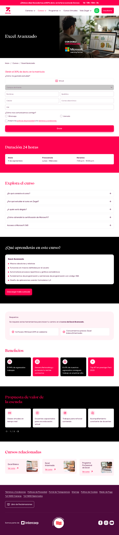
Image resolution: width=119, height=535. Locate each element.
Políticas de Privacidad (37, 492)
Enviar (59, 128)
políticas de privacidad (26, 121)
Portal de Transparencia (59, 492)
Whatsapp (12, 116)
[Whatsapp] (96, 10)
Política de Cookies (89, 492)
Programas (53, 10)
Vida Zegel (84, 10)
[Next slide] (18, 431)
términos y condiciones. (48, 121)
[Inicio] (8, 10)
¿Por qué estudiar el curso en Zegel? (23, 201)
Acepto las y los (32, 121)
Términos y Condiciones (15, 492)
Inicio (7, 63)
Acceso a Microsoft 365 (17, 225)
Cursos (41, 10)
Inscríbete (107, 10)
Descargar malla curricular (18, 292)
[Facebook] (100, 523)
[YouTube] (112, 523)
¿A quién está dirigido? (17, 209)
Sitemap (75, 492)
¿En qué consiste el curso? (18, 193)
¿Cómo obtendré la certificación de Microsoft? (28, 217)
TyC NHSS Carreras (13, 496)
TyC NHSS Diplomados (33, 496)
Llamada (66, 116)
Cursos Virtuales (70, 10)
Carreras (29, 10)
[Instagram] (106, 523)
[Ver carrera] (32, 466)
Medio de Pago (106, 492)
